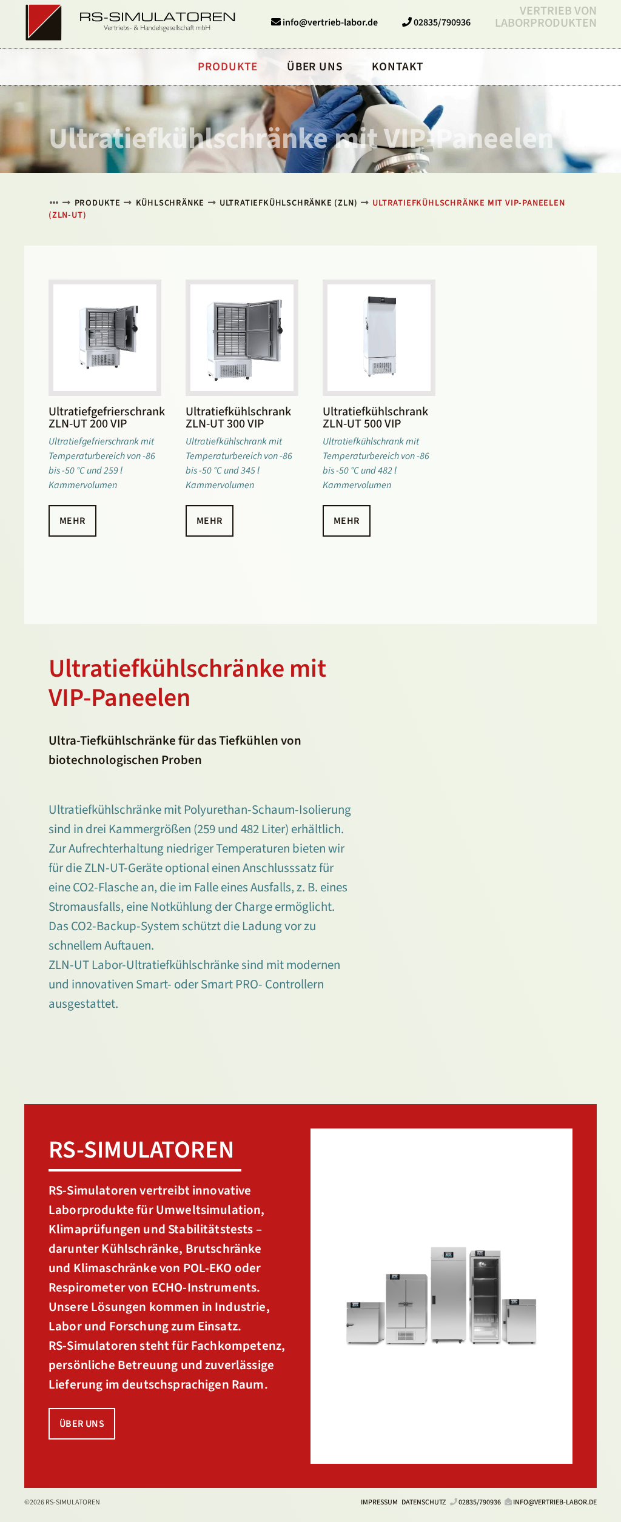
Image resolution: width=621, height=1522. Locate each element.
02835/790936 (479, 1502)
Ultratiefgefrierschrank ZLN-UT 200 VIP (107, 417)
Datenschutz (423, 1502)
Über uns (81, 1423)
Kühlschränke (170, 202)
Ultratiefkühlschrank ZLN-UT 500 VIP (375, 417)
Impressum (379, 1502)
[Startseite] (54, 202)
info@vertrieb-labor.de (555, 1502)
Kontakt (397, 66)
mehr (72, 521)
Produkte (98, 202)
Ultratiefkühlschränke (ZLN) (289, 202)
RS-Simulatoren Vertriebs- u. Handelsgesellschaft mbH (130, 22)
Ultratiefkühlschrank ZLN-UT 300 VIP (238, 417)
